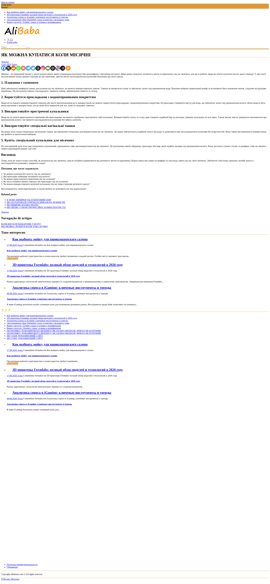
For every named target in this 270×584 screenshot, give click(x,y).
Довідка (5, 62)
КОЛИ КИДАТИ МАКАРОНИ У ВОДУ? (21, 224)
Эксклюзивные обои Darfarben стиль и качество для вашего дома (38, 20)
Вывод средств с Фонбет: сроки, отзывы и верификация (34, 328)
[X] (8, 68)
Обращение (12, 567)
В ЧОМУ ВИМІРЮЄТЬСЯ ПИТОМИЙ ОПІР (29, 200)
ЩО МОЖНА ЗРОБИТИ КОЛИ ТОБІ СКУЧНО (24, 226)
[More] (68, 68)
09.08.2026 (12, 293)
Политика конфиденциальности (22, 564)
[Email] (47, 68)
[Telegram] (28, 68)
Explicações (12, 42)
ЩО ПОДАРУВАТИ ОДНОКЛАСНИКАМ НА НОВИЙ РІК (36, 202)
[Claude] (23, 68)
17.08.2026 (12, 245)
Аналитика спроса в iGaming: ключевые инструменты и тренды (37, 17)
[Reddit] (13, 68)
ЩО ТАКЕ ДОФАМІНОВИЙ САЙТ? (25, 336)
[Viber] (57, 68)
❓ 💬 (10, 40)
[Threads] (38, 68)
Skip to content (7, 2)
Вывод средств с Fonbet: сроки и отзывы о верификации (34, 22)
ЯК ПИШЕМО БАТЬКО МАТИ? (23, 205)
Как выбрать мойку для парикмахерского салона (30, 12)
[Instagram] (42, 68)
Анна (14, 64)
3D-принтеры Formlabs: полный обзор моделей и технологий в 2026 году (42, 14)
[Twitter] (33, 68)
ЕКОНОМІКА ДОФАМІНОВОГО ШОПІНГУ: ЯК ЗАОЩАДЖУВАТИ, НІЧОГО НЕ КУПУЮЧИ (54, 331)
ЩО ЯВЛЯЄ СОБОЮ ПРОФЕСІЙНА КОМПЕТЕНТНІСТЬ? (36, 207)
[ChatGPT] (52, 68)
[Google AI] (62, 68)
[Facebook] (3, 68)
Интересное (12, 259)
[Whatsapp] (18, 68)
